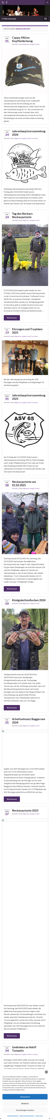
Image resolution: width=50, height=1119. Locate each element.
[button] (46, 1072)
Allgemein (26, 44)
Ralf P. (17, 44)
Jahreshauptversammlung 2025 (28, 397)
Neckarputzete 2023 (25, 810)
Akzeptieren (25, 1097)
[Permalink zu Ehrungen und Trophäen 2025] (25, 357)
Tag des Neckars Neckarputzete (22, 215)
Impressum (39, 1116)
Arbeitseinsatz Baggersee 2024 (28, 720)
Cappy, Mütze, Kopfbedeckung (22, 39)
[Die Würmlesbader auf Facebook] (6, 2)
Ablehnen (25, 1103)
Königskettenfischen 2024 (29, 600)
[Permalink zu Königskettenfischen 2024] (25, 639)
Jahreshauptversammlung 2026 (28, 132)
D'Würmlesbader (9, 18)
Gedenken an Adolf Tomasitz (24, 1048)
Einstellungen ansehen (25, 1110)
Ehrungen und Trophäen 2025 (27, 330)
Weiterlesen (12, 318)
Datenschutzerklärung (27, 1116)
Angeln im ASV (34, 44)
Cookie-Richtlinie (12, 1116)
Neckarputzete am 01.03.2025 (24, 483)
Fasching (35, 138)
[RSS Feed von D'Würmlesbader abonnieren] (3, 2)
